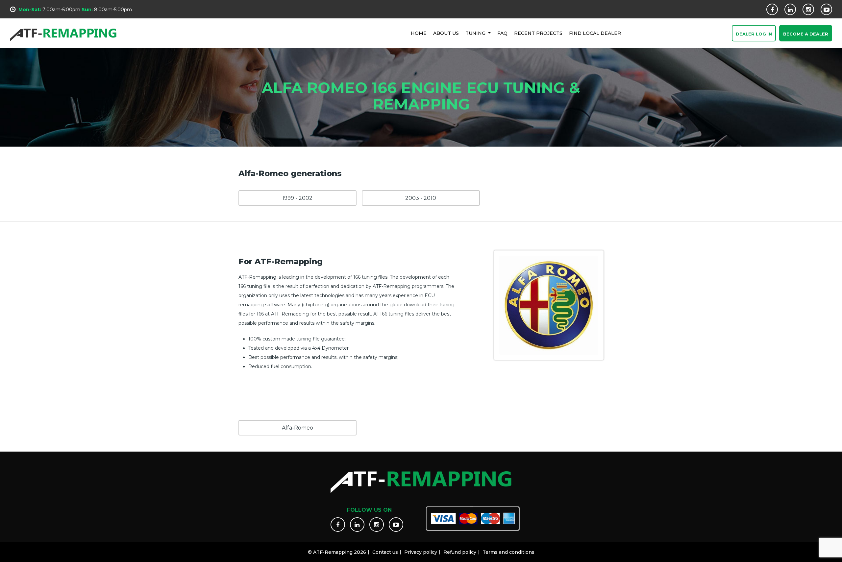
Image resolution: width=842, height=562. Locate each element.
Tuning (476, 33)
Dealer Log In (754, 33)
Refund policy (459, 552)
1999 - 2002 (297, 198)
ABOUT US (446, 33)
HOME (419, 33)
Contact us (385, 552)
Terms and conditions (508, 552)
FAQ (502, 33)
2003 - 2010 (420, 198)
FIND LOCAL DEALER (595, 33)
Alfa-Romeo (297, 428)
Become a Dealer (805, 33)
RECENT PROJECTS (538, 33)
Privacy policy (420, 552)
